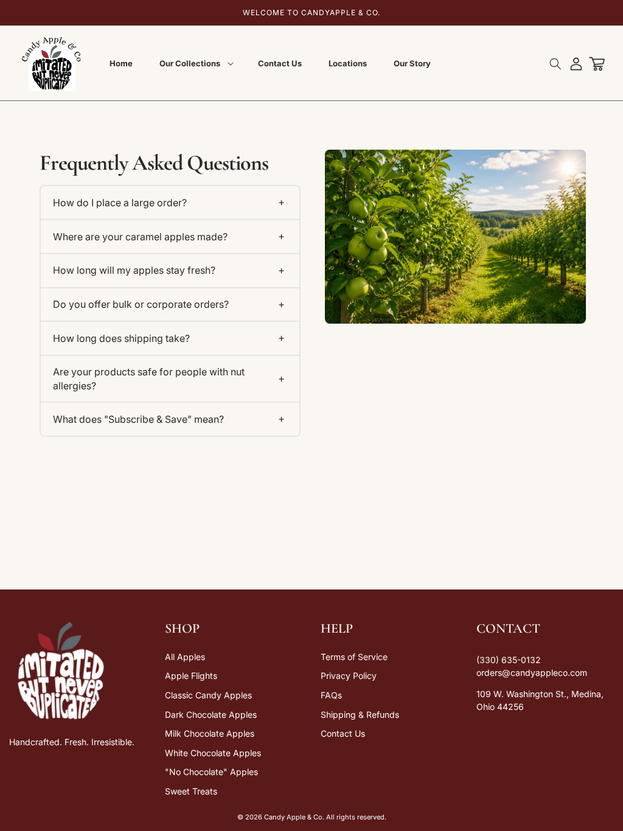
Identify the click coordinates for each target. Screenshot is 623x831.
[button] (195, 63)
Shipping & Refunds (360, 714)
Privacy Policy (349, 675)
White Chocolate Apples (213, 753)
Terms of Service (354, 657)
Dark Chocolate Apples (211, 714)
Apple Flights (191, 675)
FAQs (331, 695)
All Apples (185, 657)
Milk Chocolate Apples (209, 733)
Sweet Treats (191, 791)
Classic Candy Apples (208, 695)
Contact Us (343, 733)
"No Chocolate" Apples (211, 772)
